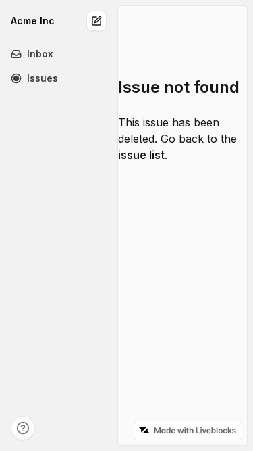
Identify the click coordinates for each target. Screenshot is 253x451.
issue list (141, 155)
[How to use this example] (23, 428)
